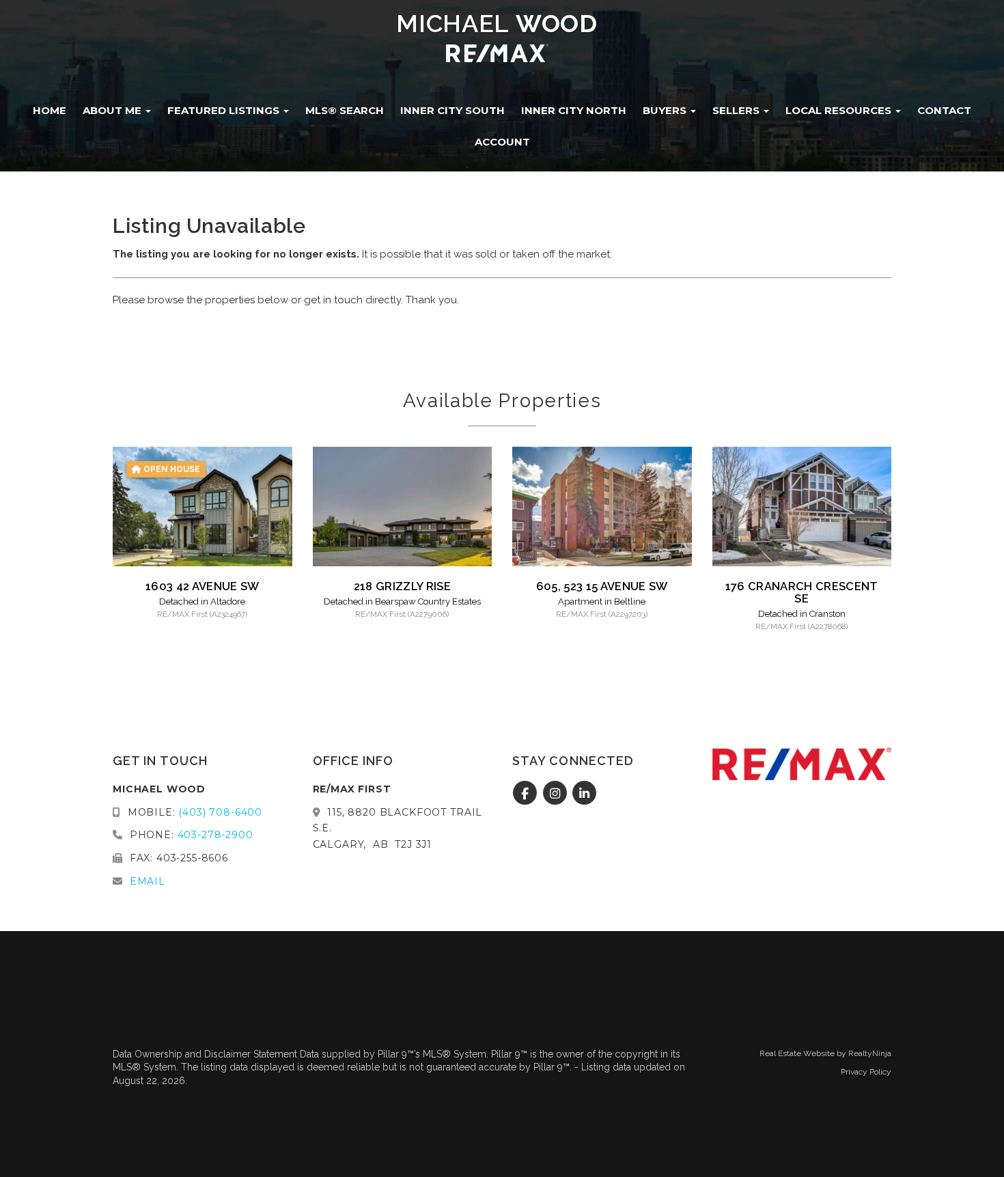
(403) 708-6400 (220, 812)
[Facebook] (527, 794)
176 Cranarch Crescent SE (801, 592)
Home (49, 110)
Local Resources (839, 110)
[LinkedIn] (585, 794)
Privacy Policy (866, 1072)
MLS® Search (344, 110)
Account (502, 141)
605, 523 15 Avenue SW (602, 586)
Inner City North (573, 110)
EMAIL (147, 881)
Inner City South (452, 110)
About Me (113, 110)
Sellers (737, 110)
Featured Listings (224, 110)
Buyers (666, 110)
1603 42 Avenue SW (202, 586)
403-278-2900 (215, 835)
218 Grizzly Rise (402, 586)
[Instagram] (556, 794)
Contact (944, 110)
